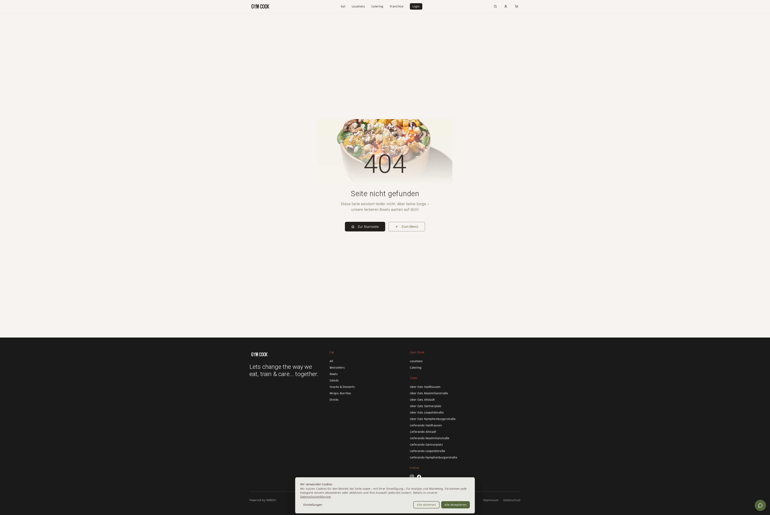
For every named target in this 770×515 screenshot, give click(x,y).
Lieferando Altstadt (423, 432)
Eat (343, 6)
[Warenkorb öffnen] (517, 6)
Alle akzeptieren (455, 505)
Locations (358, 6)
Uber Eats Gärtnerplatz (426, 406)
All (331, 361)
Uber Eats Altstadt (422, 399)
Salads (334, 380)
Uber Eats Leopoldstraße (427, 412)
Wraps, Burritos (340, 393)
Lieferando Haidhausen (426, 425)
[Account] (505, 6)
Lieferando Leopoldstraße (427, 451)
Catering (377, 6)
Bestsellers (337, 367)
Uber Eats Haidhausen (425, 387)
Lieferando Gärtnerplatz (426, 444)
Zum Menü (410, 226)
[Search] (495, 6)
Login (416, 6)
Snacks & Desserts (342, 387)
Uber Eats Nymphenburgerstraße (433, 419)
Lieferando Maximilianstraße (429, 438)
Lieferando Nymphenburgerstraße (433, 457)
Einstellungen (312, 505)
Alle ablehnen (426, 505)
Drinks (334, 399)
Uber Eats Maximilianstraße (429, 393)
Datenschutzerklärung (315, 497)
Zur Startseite (368, 226)
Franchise (396, 6)
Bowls (334, 374)
